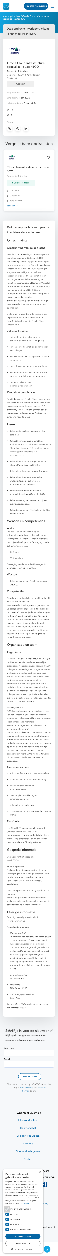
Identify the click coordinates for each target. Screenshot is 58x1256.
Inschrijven (30, 1076)
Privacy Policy (26, 1087)
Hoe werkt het (28, 1128)
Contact (28, 1159)
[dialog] (23, 1211)
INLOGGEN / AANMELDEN (36, 6)
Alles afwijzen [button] (23, 1243)
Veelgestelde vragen (28, 1136)
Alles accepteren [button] (23, 1236)
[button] (22, 1249)
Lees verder (24, 1203)
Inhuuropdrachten (11, 16)
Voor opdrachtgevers (28, 1151)
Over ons (28, 1143)
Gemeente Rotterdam (17, 71)
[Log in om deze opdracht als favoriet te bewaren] (48, 158)
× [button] (40, 1172)
